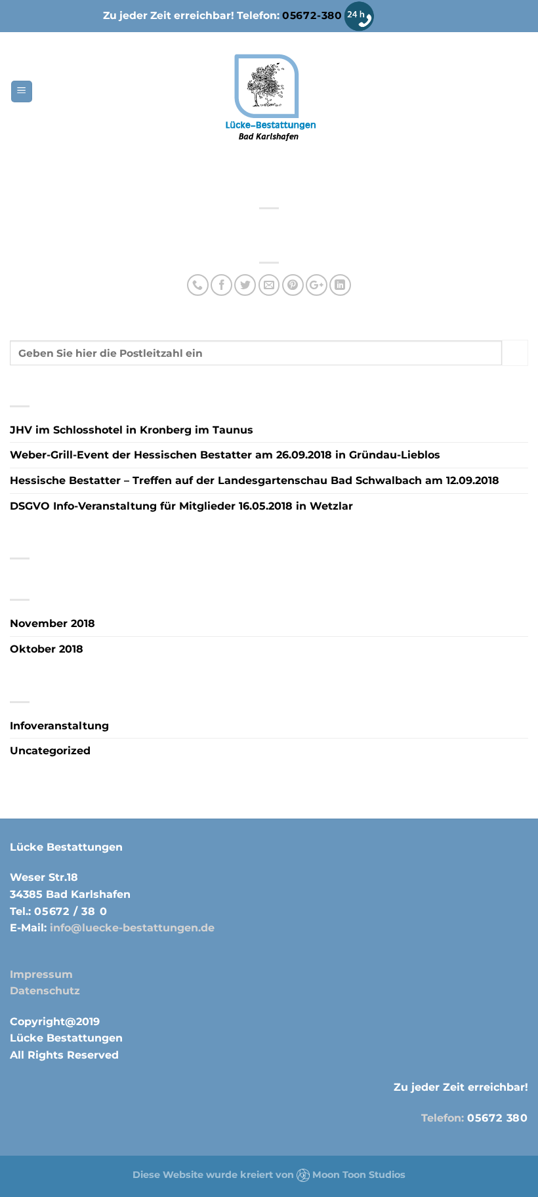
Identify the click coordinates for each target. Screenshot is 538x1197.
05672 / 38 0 (71, 911)
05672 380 (497, 1118)
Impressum (41, 974)
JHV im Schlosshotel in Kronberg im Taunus (131, 430)
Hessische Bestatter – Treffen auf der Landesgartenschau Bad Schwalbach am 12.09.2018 (254, 480)
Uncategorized (50, 750)
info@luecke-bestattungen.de (131, 928)
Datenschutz (45, 990)
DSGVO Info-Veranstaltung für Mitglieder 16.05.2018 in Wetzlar (181, 506)
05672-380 (312, 15)
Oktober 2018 (46, 649)
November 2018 (52, 623)
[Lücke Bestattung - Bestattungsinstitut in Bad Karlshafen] (269, 97)
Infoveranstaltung (59, 726)
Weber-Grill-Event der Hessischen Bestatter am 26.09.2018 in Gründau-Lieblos (225, 455)
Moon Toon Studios (358, 1175)
